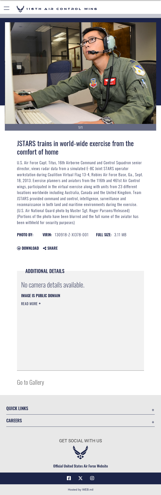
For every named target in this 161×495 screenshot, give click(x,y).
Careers (14, 420)
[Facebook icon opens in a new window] (69, 478)
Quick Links (17, 408)
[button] (7, 9)
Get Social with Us (80, 440)
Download (30, 248)
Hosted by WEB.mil (80, 489)
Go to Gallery (30, 381)
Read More (30, 303)
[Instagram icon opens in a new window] (92, 478)
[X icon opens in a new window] (80, 478)
